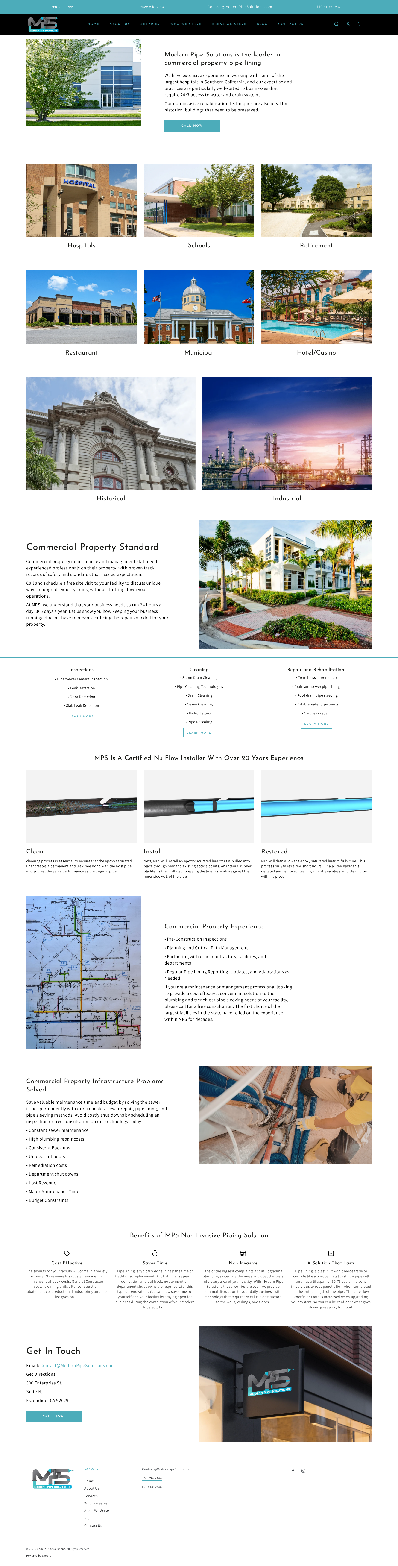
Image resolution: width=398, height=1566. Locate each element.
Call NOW (192, 125)
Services (91, 1495)
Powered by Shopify (39, 1555)
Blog (88, 1518)
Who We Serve (96, 1503)
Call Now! (54, 1416)
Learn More (316, 724)
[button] (336, 24)
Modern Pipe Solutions (51, 1549)
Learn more (81, 716)
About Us (92, 1488)
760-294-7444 (152, 1478)
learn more (199, 733)
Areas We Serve (96, 1510)
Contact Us (93, 1525)
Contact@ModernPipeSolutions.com (77, 1365)
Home (89, 1480)
